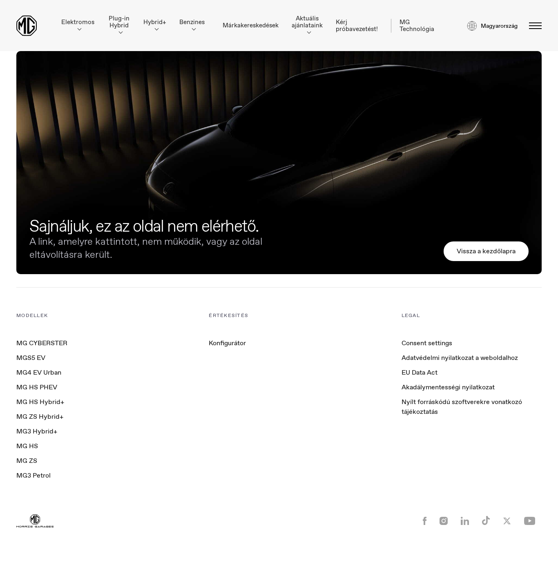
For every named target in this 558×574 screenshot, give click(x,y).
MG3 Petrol (33, 475)
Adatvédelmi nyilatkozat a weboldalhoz (460, 357)
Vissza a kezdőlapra (486, 251)
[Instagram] (443, 521)
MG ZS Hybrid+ (39, 416)
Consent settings (427, 343)
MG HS (27, 446)
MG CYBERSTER (41, 343)
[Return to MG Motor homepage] (26, 26)
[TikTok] (485, 521)
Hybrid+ (154, 22)
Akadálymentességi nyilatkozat (448, 387)
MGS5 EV (30, 357)
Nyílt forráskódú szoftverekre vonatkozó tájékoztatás (462, 407)
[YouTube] (530, 521)
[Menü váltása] (533, 26)
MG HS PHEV (36, 387)
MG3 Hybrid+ (36, 431)
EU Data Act (419, 372)
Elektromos (77, 22)
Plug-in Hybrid (119, 22)
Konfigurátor (227, 343)
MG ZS (26, 460)
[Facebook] (424, 521)
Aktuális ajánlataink (307, 22)
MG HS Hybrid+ (40, 402)
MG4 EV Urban (38, 372)
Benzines (192, 22)
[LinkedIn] (464, 521)
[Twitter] (507, 521)
